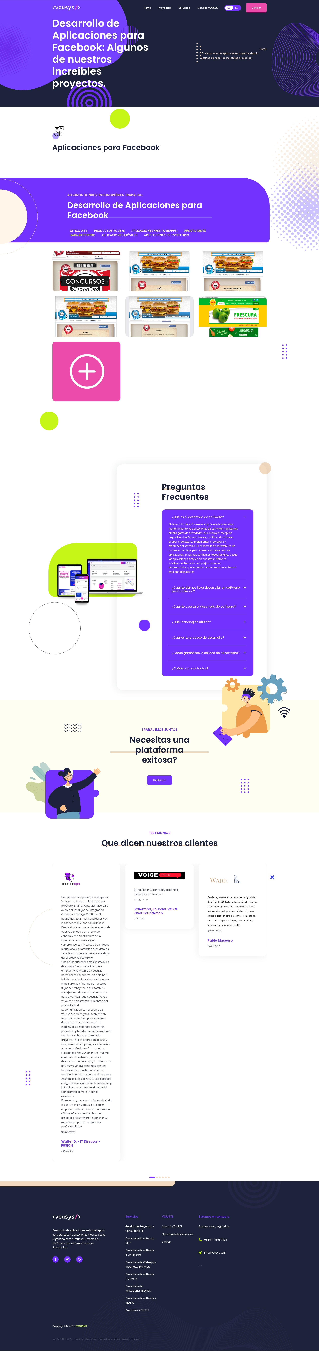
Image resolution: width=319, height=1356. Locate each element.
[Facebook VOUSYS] (55, 1259)
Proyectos (164, 8)
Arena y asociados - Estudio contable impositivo (88, 1339)
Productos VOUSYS (137, 1310)
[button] (152, 1177)
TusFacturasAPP (58, 1339)
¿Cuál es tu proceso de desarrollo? (198, 637)
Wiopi (67, 1339)
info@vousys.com (215, 1252)
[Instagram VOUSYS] (79, 1259)
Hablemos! (159, 780)
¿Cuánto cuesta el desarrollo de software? (204, 606)
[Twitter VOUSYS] (67, 1259)
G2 (200, 1266)
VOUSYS (81, 1326)
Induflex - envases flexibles (116, 1339)
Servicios (184, 8)
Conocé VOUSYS (207, 8)
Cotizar (256, 8)
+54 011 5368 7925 (215, 1239)
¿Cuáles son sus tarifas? (190, 668)
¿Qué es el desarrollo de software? (198, 517)
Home (147, 8)
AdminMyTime (133, 1339)
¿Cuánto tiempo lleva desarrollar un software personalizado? (206, 589)
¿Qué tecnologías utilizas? (191, 622)
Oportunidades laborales (177, 1234)
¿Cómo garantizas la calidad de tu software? (206, 653)
